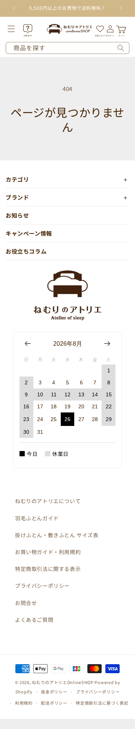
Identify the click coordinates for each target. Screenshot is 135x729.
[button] (16, 29)
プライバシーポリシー (42, 585)
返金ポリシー (54, 692)
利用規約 (24, 703)
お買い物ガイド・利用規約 (48, 552)
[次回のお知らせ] (121, 8)
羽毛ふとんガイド (37, 518)
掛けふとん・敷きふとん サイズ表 (57, 535)
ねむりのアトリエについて (48, 501)
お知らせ (17, 215)
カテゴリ (17, 179)
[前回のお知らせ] (14, 8)
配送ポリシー (54, 703)
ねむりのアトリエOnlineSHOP (63, 682)
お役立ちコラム (26, 251)
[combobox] (67, 48)
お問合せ (26, 603)
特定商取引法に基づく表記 (102, 703)
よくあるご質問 (34, 619)
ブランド (17, 197)
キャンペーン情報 (29, 233)
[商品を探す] (120, 48)
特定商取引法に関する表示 (48, 568)
